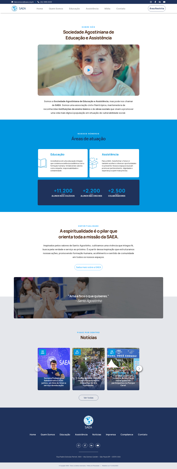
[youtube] (164, 2)
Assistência (92, 8)
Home (40, 8)
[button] (139, 369)
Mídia (107, 8)
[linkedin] (159, 2)
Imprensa (111, 434)
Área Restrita (157, 8)
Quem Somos (56, 8)
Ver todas (88, 397)
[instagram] (151, 2)
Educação (74, 8)
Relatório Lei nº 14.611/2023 (110, 465)
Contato (120, 8)
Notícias (96, 434)
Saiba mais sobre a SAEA (88, 267)
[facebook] (155, 2)
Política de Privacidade (93, 465)
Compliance (127, 434)
